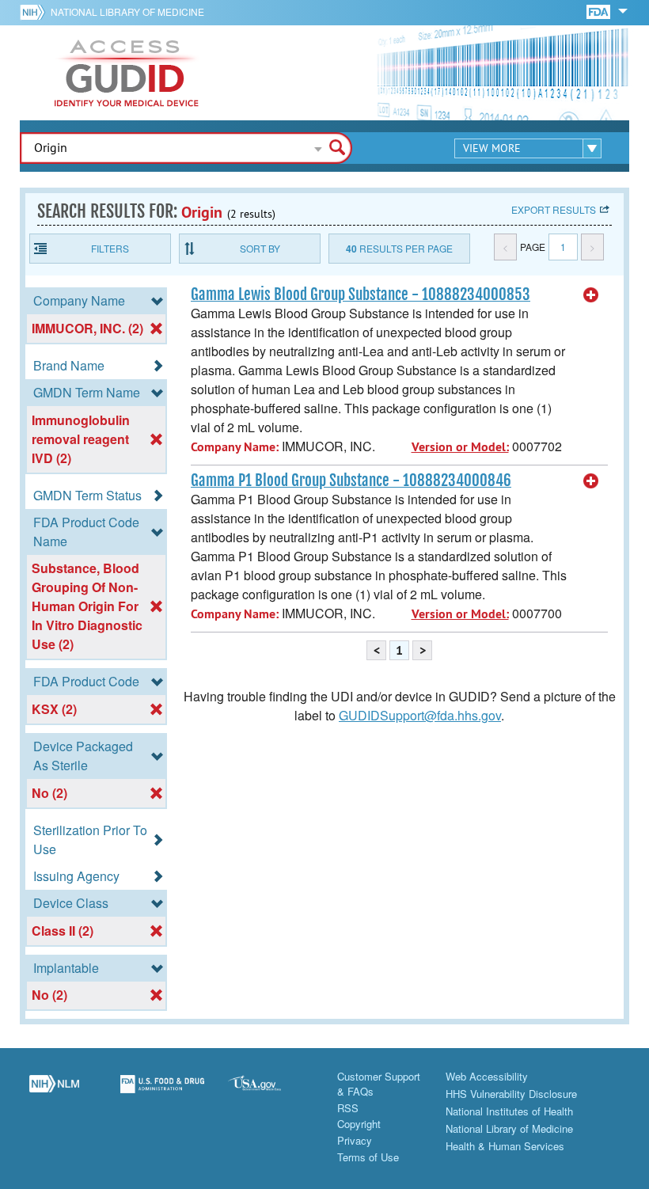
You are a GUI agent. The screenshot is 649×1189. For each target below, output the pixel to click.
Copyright (359, 1123)
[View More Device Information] (591, 295)
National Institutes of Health (509, 1111)
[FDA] (599, 10)
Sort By (260, 248)
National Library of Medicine (127, 11)
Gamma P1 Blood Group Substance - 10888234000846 (351, 480)
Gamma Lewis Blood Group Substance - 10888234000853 (360, 294)
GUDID (126, 72)
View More (492, 148)
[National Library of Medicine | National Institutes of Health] (54, 1092)
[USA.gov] (270, 1092)
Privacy (354, 1140)
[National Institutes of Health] (35, 12)
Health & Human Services (505, 1145)
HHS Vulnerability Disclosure (511, 1093)
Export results (553, 209)
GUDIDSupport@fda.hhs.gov (420, 715)
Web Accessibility (487, 1076)
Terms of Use (368, 1156)
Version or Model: (460, 447)
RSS (348, 1107)
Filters (110, 248)
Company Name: (235, 447)
